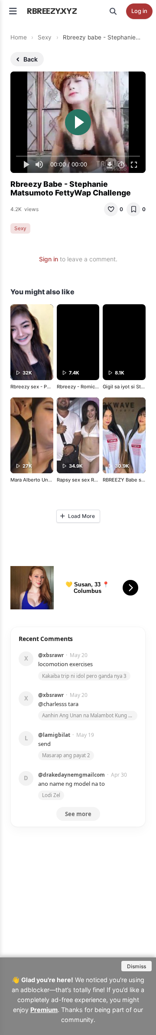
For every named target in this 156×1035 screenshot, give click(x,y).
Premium (44, 1009)
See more (78, 814)
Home (18, 37)
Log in (139, 10)
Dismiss (136, 966)
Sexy (45, 37)
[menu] (13, 11)
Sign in (48, 259)
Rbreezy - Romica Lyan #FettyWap (96, 387)
